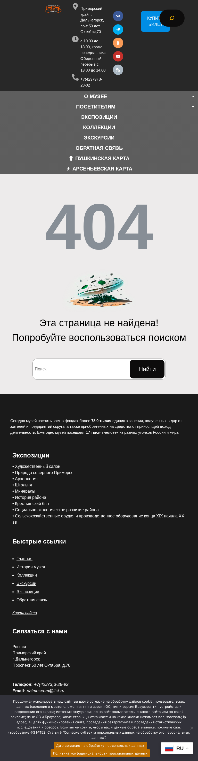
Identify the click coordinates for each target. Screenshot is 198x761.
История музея (30, 567)
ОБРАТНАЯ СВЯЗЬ (99, 148)
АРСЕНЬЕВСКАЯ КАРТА (102, 169)
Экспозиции (27, 591)
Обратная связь (31, 600)
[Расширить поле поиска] (172, 18)
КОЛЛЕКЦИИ (99, 127)
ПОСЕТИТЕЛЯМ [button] (96, 107)
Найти (147, 369)
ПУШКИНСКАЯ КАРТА (102, 158)
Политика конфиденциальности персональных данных (100, 753)
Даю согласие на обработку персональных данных (100, 745)
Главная (24, 558)
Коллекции (26, 575)
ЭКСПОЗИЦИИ (99, 117)
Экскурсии (26, 583)
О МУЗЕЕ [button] (95, 96)
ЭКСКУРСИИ (99, 138)
